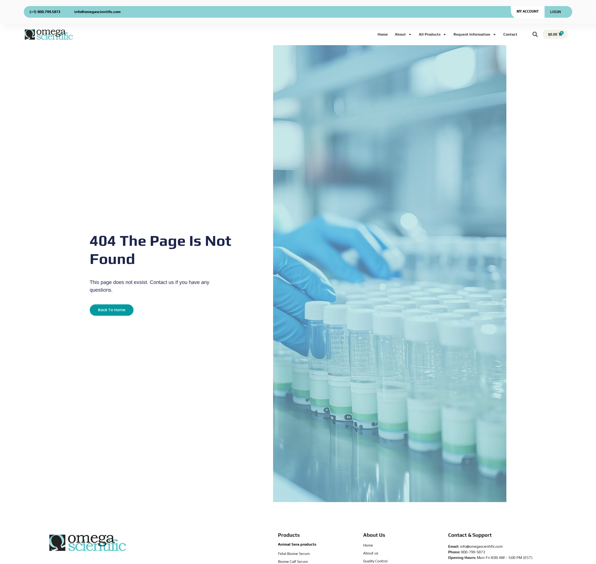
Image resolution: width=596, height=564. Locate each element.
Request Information (472, 34)
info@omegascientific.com (97, 12)
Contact (510, 34)
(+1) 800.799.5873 (45, 12)
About (400, 34)
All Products (429, 34)
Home (383, 34)
